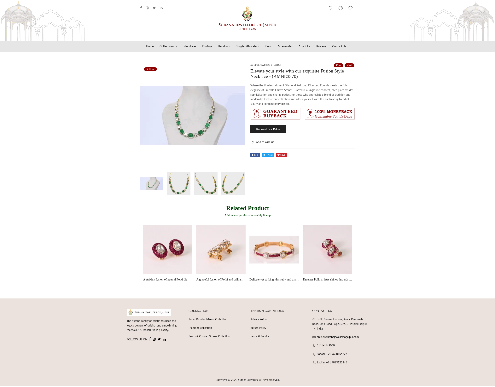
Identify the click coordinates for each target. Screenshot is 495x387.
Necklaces (189, 46)
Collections (167, 46)
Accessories (285, 46)
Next (349, 65)
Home (150, 46)
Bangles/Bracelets (247, 46)
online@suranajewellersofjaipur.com (338, 336)
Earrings (207, 46)
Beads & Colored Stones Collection (209, 336)
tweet (269, 154)
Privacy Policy (258, 319)
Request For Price (268, 129)
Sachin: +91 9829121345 (332, 362)
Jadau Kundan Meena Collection (208, 319)
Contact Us (339, 46)
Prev (338, 65)
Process (321, 46)
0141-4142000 (326, 345)
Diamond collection (200, 327)
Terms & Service (259, 336)
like (256, 154)
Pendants (224, 46)
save (282, 154)
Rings (268, 46)
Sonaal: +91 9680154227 (332, 353)
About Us (305, 46)
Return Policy (258, 327)
